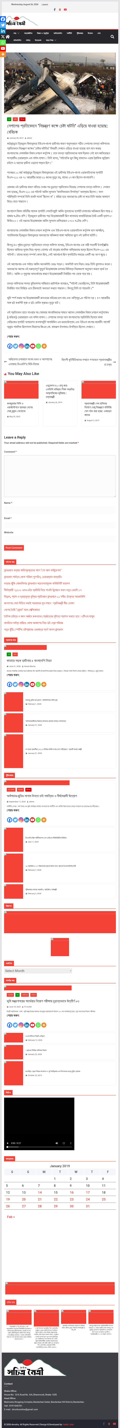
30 (72, 1206)
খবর (14, 33)
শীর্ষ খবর (22, 119)
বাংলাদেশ (33, 995)
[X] (3, 37)
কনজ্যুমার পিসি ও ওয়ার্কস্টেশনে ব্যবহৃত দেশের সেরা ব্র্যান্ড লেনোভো (20, 407)
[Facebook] (9, 344)
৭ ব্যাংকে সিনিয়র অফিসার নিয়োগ (36, 1050)
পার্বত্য (28, 40)
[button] (17, 33)
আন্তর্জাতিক (28, 33)
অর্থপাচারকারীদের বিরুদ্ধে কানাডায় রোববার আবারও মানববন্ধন (45, 721)
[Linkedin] (27, 344)
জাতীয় (15, 119)
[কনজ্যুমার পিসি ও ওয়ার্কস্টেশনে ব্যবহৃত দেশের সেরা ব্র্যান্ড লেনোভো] (21, 383)
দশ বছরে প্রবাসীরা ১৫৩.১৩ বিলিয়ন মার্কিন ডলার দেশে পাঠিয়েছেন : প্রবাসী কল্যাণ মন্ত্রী (53, 749)
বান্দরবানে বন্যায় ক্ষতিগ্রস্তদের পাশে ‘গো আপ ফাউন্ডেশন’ (32, 570)
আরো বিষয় (49, 40)
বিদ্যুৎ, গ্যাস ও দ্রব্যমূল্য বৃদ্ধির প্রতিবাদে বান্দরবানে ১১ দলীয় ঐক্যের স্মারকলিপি (44, 596)
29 (56, 1206)
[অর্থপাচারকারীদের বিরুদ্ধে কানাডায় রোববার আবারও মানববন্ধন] (13, 723)
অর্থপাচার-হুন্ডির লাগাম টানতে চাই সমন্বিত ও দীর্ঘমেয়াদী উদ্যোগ (42, 796)
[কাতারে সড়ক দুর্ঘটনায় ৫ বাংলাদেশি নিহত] (60, 647)
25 (104, 1199)
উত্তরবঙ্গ (38, 40)
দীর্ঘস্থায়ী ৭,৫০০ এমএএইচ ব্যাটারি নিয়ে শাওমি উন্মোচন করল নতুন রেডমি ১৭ (43, 590)
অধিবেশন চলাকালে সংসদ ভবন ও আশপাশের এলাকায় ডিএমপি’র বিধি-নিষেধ (30, 361)
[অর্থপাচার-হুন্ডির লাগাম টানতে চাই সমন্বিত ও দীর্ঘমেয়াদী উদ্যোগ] (60, 782)
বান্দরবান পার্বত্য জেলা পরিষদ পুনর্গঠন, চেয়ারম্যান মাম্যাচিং (33, 577)
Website (8, 532)
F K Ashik (28, 1007)
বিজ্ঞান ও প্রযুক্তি (43, 33)
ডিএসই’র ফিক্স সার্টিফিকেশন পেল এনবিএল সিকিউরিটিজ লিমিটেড (46, 838)
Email (8, 518)
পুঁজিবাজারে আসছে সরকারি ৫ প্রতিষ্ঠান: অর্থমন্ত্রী (41, 889)
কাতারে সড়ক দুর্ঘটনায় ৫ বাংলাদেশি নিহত (29, 661)
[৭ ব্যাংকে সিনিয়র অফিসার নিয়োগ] (13, 1052)
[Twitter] (15, 344)
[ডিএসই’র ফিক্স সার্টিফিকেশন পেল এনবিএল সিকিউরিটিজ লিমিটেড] (13, 840)
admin (29, 138)
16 (72, 1192)
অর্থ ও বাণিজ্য (11, 789)
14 (40, 1192)
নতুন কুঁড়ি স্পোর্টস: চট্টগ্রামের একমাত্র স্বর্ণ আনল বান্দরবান (33, 629)
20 (24, 1199)
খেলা (99, 33)
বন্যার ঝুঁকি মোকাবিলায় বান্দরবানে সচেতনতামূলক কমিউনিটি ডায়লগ (37, 583)
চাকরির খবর (25, 995)
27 (24, 1206)
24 (88, 1199)
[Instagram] (21, 344)
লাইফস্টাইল (17, 40)
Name (8, 503)
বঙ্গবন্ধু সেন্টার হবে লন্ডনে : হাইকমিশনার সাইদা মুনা (41, 700)
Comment (10, 451)
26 (8, 1206)
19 (8, 1199)
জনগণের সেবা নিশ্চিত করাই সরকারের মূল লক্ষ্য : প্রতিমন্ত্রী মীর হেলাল (39, 603)
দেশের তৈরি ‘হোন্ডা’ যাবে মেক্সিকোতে (22, 610)
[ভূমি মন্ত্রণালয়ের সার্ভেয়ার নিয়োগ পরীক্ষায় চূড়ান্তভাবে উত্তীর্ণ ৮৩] (60, 988)
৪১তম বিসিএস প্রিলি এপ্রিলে (35, 1036)
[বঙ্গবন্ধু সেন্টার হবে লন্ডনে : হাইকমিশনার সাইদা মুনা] (13, 702)
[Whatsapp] (38, 344)
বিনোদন (90, 33)
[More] (44, 344)
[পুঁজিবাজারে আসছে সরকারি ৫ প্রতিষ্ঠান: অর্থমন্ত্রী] (13, 891)
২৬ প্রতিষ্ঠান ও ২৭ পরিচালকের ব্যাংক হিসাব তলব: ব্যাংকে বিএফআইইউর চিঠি (50, 866)
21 (40, 1199)
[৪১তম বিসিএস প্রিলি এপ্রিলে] (13, 1038)
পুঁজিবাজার (80, 33)
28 (40, 1206)
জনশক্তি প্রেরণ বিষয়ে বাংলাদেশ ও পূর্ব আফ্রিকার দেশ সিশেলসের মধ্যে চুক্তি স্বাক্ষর (52, 1071)
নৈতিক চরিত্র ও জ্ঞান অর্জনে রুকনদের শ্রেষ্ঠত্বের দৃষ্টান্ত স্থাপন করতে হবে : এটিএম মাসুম (49, 616)
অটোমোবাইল (58, 33)
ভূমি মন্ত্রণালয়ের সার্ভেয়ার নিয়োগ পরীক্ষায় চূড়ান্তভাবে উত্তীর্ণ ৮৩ (43, 1001)
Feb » (11, 1217)
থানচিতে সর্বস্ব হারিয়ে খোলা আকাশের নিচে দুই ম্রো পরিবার (33, 623)
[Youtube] (32, 344)
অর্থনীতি (69, 33)
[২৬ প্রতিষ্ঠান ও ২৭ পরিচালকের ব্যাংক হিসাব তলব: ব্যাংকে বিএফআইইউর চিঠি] (13, 868)
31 (88, 1206)
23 (72, 1199)
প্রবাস (15, 654)
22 (56, 1199)
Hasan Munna (29, 666)
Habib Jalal (68, 1424)
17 (88, 1192)
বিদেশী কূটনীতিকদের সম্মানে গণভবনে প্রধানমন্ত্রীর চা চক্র (87, 362)
